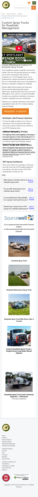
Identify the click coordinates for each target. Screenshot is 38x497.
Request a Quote (6, 441)
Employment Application (8, 443)
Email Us (4, 470)
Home (3, 435)
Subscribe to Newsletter (8, 445)
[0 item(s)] (28, 3)
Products (4, 437)
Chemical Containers (7, 5)
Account (4, 451)
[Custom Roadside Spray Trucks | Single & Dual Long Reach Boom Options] (19, 336)
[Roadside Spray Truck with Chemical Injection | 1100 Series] (19, 382)
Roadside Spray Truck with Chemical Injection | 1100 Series (19, 395)
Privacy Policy (6, 459)
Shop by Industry (6, 439)
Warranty (4, 457)
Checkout (4, 455)
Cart (3, 453)
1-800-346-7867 (6, 468)
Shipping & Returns (7, 449)
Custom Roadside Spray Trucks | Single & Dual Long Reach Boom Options (19, 351)
